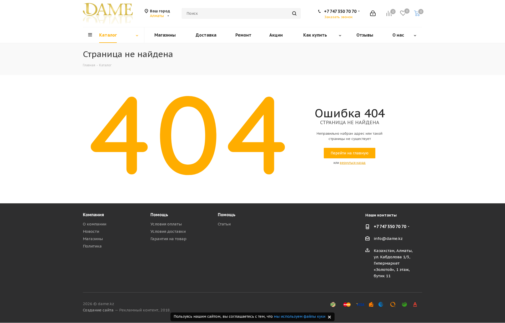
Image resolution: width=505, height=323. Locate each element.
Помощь (159, 214)
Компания (93, 214)
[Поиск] (294, 13)
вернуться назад (353, 163)
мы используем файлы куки (299, 316)
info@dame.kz (388, 238)
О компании (94, 223)
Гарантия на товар (168, 238)
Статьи (224, 223)
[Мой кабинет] (373, 13)
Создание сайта (98, 309)
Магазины (93, 238)
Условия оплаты (166, 223)
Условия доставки (168, 231)
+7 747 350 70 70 (340, 11)
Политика (92, 246)
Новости (91, 231)
